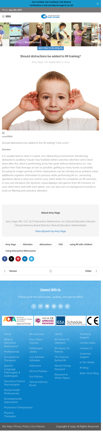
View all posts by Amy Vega (50, 231)
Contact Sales (87, 342)
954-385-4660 (15, 10)
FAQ (61, 244)
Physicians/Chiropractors (18, 407)
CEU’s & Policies (38, 371)
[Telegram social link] (31, 259)
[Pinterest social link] (18, 259)
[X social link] (11, 259)
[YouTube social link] (47, 306)
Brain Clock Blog (89, 373)
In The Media (87, 362)
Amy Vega (37, 62)
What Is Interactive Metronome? (11, 343)
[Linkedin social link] (24, 259)
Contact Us (86, 348)
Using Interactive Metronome (20, 251)
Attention (28, 244)
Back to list (50, 271)
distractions (46, 244)
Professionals (11, 351)
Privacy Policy (22, 426)
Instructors (35, 365)
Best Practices (33, 42)
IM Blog (17, 42)
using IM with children (81, 244)
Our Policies (36, 376)
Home (5, 42)
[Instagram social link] (40, 306)
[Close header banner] (97, 3)
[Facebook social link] (4, 259)
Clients (58, 334)
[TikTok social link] (67, 306)
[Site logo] (50, 16)
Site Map (7, 426)
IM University (36, 334)
